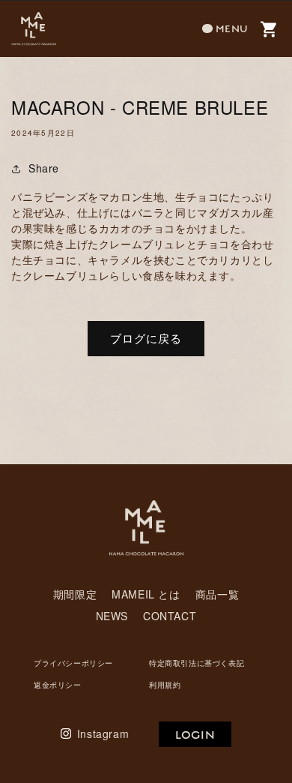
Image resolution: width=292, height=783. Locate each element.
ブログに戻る (146, 338)
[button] (225, 29)
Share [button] (43, 168)
